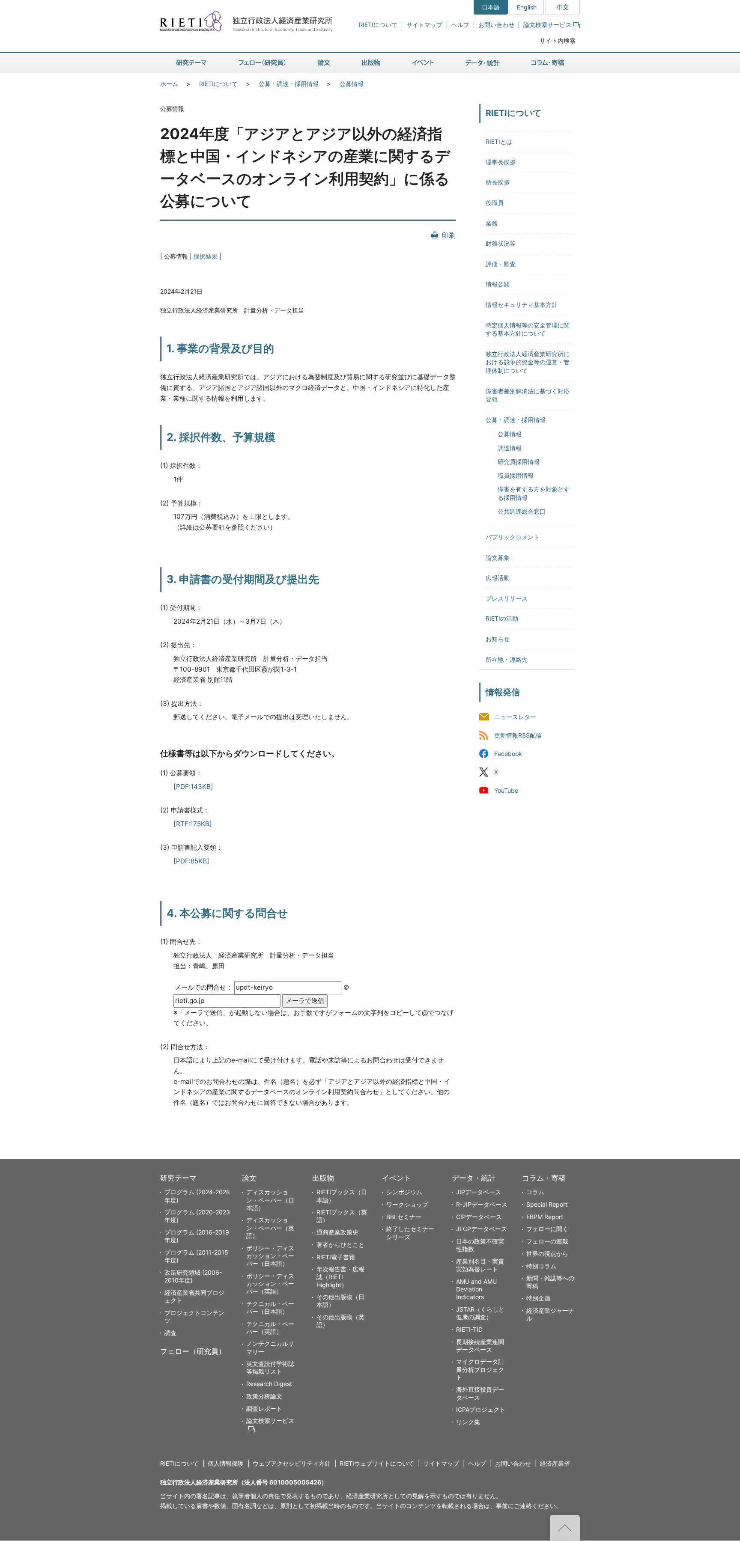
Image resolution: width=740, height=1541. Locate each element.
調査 (170, 1332)
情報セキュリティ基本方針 (522, 304)
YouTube (506, 790)
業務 (492, 223)
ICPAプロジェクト (480, 1409)
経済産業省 (555, 1463)
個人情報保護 (226, 1463)
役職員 (495, 202)
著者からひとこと (340, 1244)
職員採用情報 (516, 475)
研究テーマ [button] (191, 63)
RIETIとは (499, 141)
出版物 (323, 1178)
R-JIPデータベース (481, 1204)
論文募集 (498, 557)
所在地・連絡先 (507, 659)
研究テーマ (178, 1178)
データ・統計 (473, 1178)
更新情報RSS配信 (518, 735)
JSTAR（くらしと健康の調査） (480, 1313)
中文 (563, 7)
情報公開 (498, 284)
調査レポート (264, 1408)
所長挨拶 (498, 182)
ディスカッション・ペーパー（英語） (270, 1227)
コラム (535, 1192)
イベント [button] (423, 63)
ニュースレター (515, 716)
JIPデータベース (478, 1192)
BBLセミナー (403, 1216)
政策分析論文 (264, 1396)
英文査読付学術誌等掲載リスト (270, 1367)
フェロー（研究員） (193, 1351)
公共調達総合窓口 (522, 511)
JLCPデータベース (481, 1228)
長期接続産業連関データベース (480, 1345)
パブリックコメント (513, 537)
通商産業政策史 (337, 1232)
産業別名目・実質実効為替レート (480, 1265)
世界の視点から (547, 1253)
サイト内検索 (558, 40)
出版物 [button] (371, 63)
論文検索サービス (547, 24)
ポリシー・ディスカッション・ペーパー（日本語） (270, 1255)
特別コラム (541, 1266)
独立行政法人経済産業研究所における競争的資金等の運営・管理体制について (528, 362)
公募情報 (352, 83)
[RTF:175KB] (192, 824)
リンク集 (468, 1421)
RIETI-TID (469, 1329)
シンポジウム (404, 1192)
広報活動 (498, 577)
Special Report (546, 1204)
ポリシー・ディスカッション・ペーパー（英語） (270, 1283)
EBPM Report (544, 1216)
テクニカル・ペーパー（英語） (270, 1327)
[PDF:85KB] (191, 861)
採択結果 (206, 256)
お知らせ (498, 639)
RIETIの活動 (502, 618)
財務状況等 (501, 243)
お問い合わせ (496, 24)
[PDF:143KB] (193, 786)
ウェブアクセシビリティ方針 (292, 1463)
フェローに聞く (547, 1228)
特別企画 (538, 1298)
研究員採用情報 (519, 461)
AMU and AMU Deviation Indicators (476, 1289)
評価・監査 (501, 264)
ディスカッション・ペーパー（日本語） (270, 1199)
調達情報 (510, 448)
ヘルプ (460, 24)
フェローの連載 (547, 1241)
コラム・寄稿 (544, 1178)
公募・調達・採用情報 (289, 83)
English (527, 7)
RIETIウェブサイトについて (377, 1463)
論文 (249, 1178)
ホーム (169, 83)
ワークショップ (407, 1204)
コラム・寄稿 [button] (548, 63)
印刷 (449, 235)
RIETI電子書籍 (335, 1257)
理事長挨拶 (501, 162)
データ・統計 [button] (483, 63)
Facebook (508, 753)
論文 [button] (323, 63)
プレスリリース (507, 598)
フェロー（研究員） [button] (262, 63)
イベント (396, 1178)
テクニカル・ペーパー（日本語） (270, 1307)
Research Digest (269, 1383)
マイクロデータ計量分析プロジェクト (480, 1369)
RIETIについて (378, 24)
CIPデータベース (479, 1216)
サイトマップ (424, 24)
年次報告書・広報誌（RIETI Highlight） (340, 1276)
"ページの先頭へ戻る (565, 1528)
